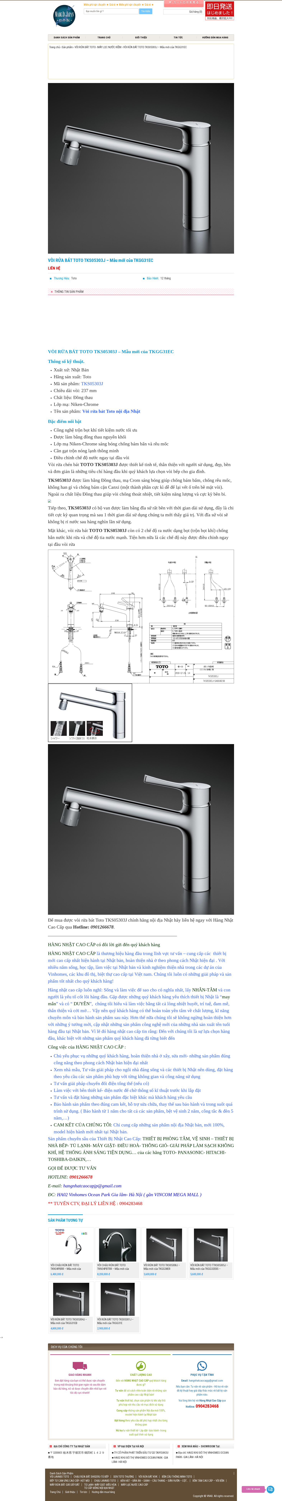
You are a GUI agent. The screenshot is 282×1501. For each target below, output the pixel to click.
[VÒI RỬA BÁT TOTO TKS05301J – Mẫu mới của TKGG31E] (117, 1299)
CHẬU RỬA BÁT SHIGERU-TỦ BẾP (91, 1476)
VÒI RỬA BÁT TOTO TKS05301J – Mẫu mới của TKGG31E (115, 1321)
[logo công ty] (64, 16)
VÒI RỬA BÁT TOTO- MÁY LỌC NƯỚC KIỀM (98, 47)
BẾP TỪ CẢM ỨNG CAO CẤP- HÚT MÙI (70, 1480)
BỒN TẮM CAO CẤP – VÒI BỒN (208, 1480)
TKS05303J (92, 383)
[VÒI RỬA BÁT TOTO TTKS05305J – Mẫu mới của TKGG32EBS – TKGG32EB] (211, 1245)
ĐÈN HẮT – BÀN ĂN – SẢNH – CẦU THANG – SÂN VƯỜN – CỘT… (154, 1480)
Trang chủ (54, 47)
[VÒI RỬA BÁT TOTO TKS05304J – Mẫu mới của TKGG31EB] (71, 1299)
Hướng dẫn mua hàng (215, 37)
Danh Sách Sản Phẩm (67, 37)
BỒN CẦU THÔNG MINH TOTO (177, 1476)
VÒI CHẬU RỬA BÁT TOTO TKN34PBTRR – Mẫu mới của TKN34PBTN (113, 1268)
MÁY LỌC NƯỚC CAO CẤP (134, 1484)
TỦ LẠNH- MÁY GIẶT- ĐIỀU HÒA (100, 1484)
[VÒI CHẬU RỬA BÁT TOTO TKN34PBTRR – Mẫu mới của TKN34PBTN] (117, 1245)
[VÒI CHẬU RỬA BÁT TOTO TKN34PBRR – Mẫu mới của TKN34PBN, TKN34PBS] (71, 1245)
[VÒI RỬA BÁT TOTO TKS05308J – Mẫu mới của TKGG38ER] (164, 1245)
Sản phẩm (67, 47)
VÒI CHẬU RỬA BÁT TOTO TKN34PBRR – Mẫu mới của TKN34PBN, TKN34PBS (66, 1268)
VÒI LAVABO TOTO (59, 1476)
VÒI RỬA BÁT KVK (148, 1476)
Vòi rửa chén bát (64, 464)
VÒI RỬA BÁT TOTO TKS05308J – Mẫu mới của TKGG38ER (162, 1267)
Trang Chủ (103, 37)
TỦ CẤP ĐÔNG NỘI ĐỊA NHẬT (99, 1488)
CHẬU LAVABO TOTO (105, 1480)
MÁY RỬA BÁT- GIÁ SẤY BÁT (65, 1484)
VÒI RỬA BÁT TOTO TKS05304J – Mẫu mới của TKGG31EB (69, 1321)
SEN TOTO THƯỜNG (123, 1476)
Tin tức (178, 37)
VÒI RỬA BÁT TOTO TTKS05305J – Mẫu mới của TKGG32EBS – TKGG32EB (209, 1268)
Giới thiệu (141, 37)
